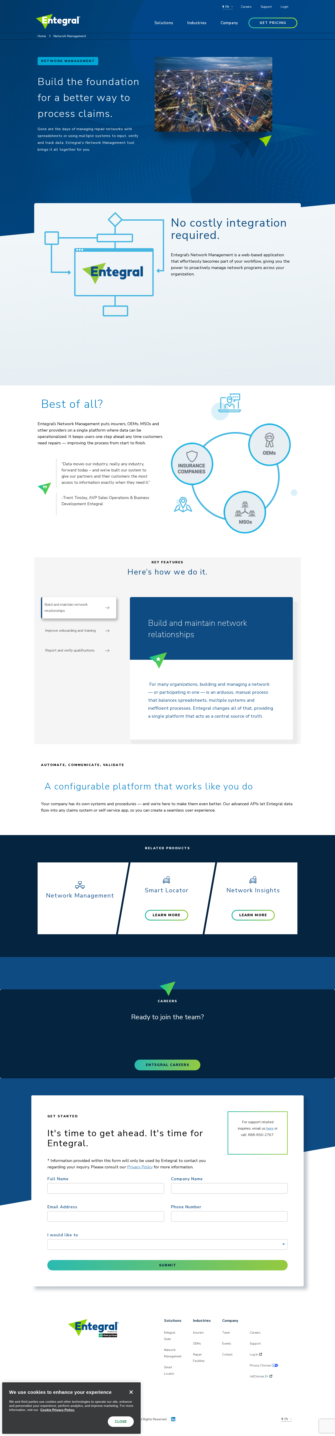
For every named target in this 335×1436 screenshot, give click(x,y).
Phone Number (186, 1206)
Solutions (164, 23)
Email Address (62, 1206)
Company (229, 23)
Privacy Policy (140, 1166)
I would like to (62, 1234)
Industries (196, 23)
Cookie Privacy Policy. (57, 1410)
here (269, 1128)
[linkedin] (173, 1418)
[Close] (131, 1392)
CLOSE (121, 1421)
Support (266, 7)
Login (284, 7)
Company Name (187, 1178)
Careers (246, 7)
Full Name (58, 1178)
